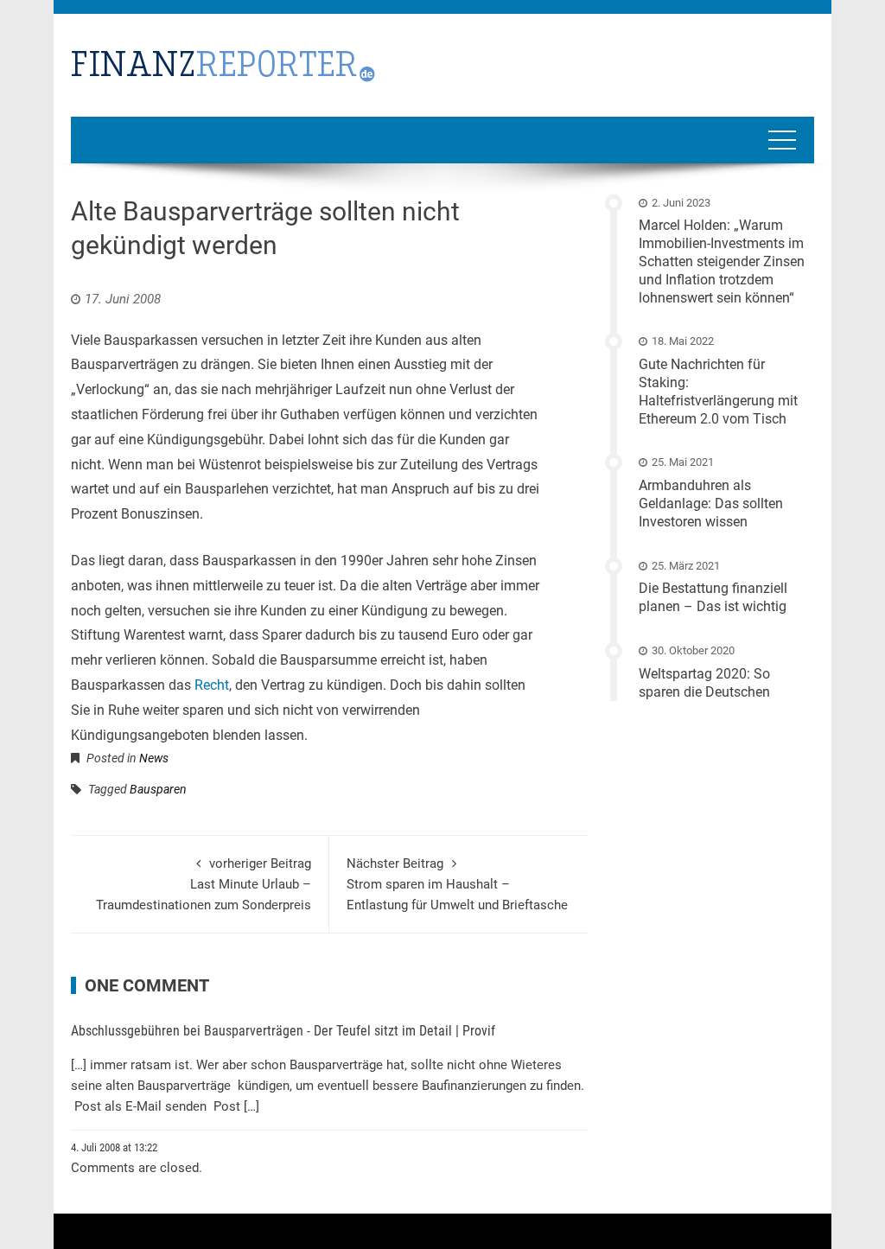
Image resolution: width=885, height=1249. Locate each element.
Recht (211, 685)
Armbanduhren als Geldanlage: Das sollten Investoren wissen (711, 503)
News (154, 758)
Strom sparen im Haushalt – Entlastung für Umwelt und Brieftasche (457, 884)
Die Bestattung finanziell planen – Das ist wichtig (713, 597)
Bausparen (158, 789)
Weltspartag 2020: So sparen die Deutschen (704, 683)
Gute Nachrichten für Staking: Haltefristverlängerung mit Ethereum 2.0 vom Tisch (718, 391)
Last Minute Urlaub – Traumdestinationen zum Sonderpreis (203, 884)
